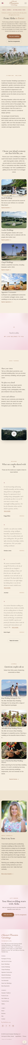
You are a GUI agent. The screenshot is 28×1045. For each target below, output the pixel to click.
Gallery (3, 1003)
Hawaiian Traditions (6, 993)
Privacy (24, 1036)
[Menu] (25, 3)
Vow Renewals (4, 980)
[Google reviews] (13, 1026)
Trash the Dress (5, 1001)
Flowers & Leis (4, 995)
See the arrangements (14, 41)
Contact (3, 1019)
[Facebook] (6, 1026)
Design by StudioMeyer (7, 1039)
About (2, 1010)
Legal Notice (18, 1036)
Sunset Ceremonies (6, 977)
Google (22, 515)
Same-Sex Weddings (6, 983)
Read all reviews (14, 640)
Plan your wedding (14, 36)
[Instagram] (2, 1026)
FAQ (2, 1016)
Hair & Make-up (5, 998)
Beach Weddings (5, 964)
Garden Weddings (5, 966)
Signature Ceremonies (6, 972)
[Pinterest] (9, 1026)
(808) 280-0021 (7, 1022)
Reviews (3, 1013)
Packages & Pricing (6, 958)
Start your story (8, 914)
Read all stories (14, 779)
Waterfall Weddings (6, 975)
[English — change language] (3, 3)
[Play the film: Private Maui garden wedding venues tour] (14, 434)
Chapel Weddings (5, 969)
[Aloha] (24, 1042)
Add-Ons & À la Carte (6, 961)
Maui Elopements (5, 986)
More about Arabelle (7, 873)
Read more (7, 511)
